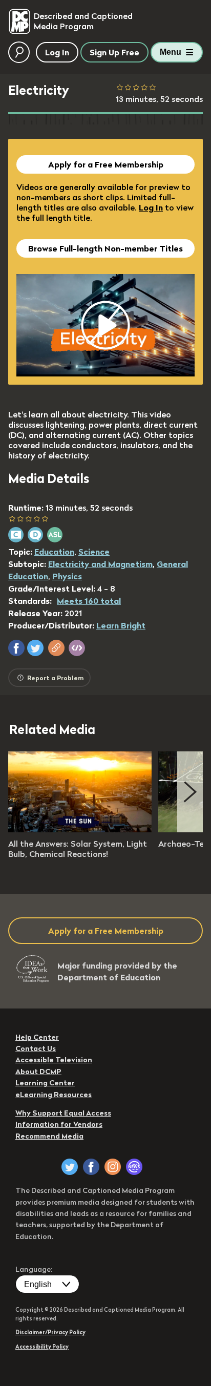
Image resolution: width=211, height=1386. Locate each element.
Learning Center (45, 1082)
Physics (67, 576)
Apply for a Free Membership (105, 164)
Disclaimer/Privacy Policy (50, 1332)
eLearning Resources (53, 1094)
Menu (170, 52)
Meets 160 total (89, 601)
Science (94, 552)
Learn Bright (120, 625)
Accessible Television (53, 1059)
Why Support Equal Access (63, 1113)
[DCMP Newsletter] (134, 1167)
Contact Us (35, 1048)
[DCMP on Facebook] (91, 1167)
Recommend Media (49, 1136)
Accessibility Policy (42, 1346)
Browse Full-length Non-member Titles (105, 248)
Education (54, 552)
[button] (16, 648)
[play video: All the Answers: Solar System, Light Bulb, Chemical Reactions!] (80, 829)
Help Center (37, 1037)
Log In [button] (57, 52)
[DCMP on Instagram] (112, 1167)
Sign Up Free (114, 52)
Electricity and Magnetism (100, 564)
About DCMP (38, 1071)
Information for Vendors (58, 1124)
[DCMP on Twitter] (69, 1167)
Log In (151, 207)
